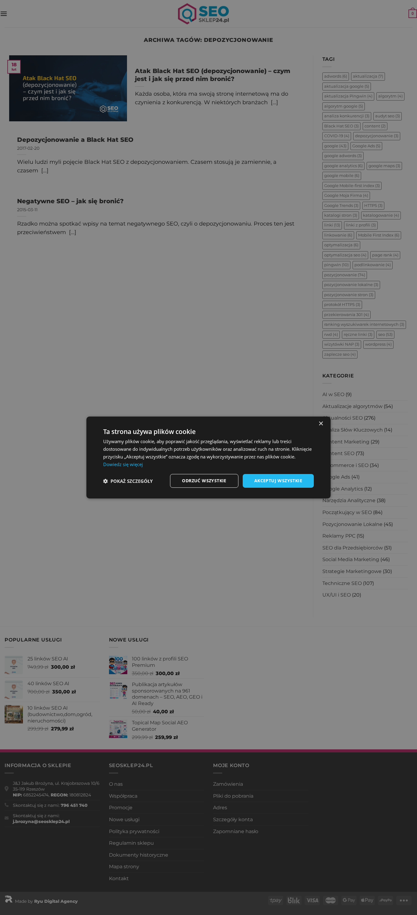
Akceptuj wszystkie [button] (278, 480)
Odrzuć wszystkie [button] (204, 480)
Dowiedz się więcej (123, 464)
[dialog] (208, 457)
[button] (128, 481)
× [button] (320, 423)
